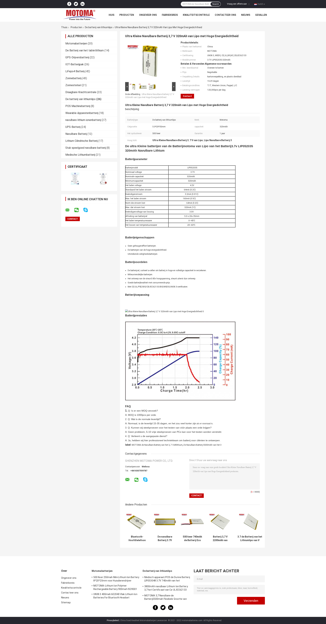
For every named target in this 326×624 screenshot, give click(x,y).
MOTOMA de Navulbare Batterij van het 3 (151, 445)
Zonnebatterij (73, 78)
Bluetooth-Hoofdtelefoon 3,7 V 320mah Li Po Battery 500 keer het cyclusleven (137, 538)
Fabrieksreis (170, 15)
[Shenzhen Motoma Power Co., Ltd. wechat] (78, 210)
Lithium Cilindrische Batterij (81, 140)
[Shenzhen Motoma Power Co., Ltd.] (79, 15)
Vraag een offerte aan (237, 4)
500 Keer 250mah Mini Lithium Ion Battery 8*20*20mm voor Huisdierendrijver (116, 579)
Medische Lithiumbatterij (80, 154)
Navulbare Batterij (76, 133)
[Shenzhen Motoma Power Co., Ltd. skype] (87, 210)
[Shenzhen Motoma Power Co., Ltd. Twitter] (76, 4)
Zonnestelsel (73, 85)
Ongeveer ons (148, 15)
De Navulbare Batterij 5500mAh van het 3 (202, 445)
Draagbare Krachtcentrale (80, 92)
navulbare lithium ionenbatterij (83, 120)
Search (215, 4)
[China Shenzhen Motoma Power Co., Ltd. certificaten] (75, 178)
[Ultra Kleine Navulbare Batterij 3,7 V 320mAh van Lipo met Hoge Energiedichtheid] (149, 61)
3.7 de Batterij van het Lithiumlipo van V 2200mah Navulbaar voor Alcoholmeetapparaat (250, 538)
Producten (126, 15)
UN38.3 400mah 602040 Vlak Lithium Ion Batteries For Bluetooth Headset (115, 596)
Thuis (64, 27)
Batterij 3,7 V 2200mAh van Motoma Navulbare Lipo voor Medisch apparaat (220, 538)
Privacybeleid (113, 620)
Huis (111, 15)
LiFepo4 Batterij (75, 71)
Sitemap (66, 602)
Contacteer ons (225, 15)
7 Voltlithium (177, 445)
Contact (187, 96)
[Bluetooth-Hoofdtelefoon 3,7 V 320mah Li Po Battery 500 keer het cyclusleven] (137, 522)
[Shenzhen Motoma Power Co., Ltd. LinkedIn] (82, 4)
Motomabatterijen (76, 43)
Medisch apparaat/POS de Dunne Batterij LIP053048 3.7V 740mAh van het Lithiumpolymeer (167, 579)
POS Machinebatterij (77, 106)
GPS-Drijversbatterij (77, 57)
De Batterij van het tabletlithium (84, 50)
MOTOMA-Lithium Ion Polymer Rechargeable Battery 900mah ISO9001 (115, 587)
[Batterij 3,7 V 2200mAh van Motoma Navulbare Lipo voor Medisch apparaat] (220, 522)
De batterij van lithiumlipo (98, 27)
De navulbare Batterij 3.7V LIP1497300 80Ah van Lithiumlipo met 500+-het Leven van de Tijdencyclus (164, 538)
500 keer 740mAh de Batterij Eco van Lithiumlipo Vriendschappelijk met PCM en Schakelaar (192, 538)
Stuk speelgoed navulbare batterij (85, 147)
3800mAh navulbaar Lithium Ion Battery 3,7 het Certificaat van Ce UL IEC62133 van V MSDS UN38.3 (166, 588)
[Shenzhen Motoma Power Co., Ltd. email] (69, 210)
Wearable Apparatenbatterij (81, 113)
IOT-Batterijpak (74, 64)
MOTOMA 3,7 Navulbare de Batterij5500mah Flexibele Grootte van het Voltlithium (165, 597)
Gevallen (261, 15)
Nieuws (245, 15)
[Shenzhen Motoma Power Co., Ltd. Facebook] (69, 4)
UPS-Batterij (72, 127)
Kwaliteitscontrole (196, 15)
